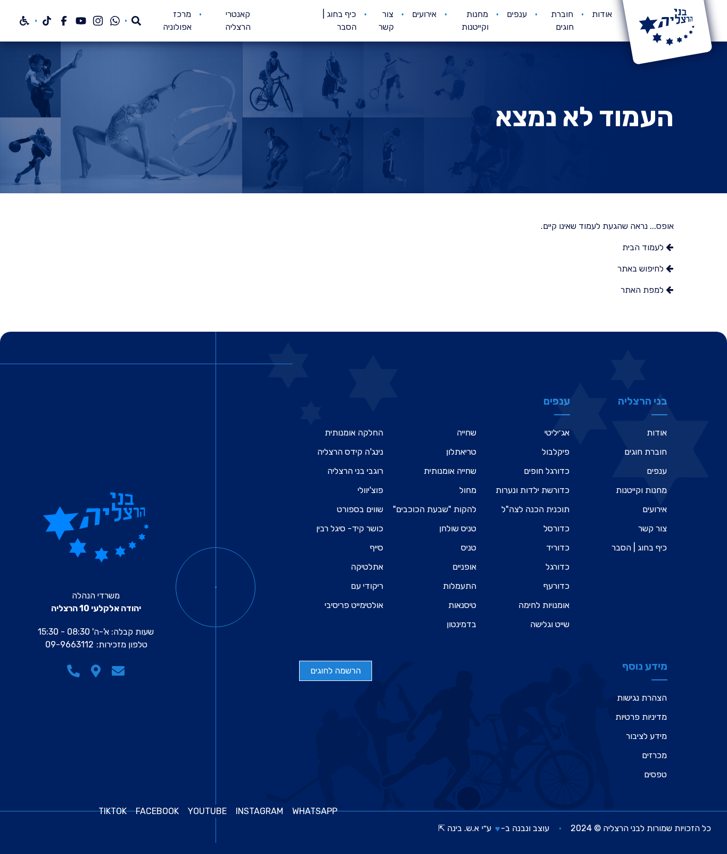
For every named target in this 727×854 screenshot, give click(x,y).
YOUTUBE (207, 811)
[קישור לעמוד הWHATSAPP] (114, 20)
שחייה (466, 433)
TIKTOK (112, 811)
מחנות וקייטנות (641, 490)
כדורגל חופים (546, 471)
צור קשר (652, 528)
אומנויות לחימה (543, 605)
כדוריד (557, 548)
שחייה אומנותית (450, 471)
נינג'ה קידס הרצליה (350, 452)
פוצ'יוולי (370, 490)
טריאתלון (461, 452)
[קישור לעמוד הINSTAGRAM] (97, 20)
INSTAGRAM (259, 811)
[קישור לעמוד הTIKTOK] (46, 20)
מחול (467, 490)
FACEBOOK (157, 811)
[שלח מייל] (118, 671)
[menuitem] (602, 21)
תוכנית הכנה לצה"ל (535, 509)
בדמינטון (461, 624)
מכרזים (654, 755)
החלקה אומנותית (354, 433)
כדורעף (556, 586)
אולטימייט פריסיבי (354, 605)
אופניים (464, 567)
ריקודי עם (367, 586)
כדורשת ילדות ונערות (532, 490)
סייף (376, 548)
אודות (602, 14)
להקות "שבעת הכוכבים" (434, 509)
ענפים (517, 14)
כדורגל (557, 567)
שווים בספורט (360, 509)
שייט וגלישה (549, 624)
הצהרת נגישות (642, 698)
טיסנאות (462, 605)
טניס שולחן (457, 528)
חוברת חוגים (645, 452)
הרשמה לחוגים (335, 671)
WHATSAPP (314, 811)
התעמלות (459, 586)
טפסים (655, 774)
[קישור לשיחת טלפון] (73, 671)
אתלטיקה (367, 567)
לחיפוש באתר (641, 269)
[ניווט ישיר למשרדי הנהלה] (96, 671)
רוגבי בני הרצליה (355, 471)
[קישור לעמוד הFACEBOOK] (63, 20)
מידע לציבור (646, 736)
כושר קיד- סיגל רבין (349, 528)
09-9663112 (69, 644)
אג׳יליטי (556, 433)
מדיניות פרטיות (641, 717)
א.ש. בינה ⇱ (458, 828)
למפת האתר (643, 290)
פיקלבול (555, 452)
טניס (468, 548)
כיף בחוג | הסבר (639, 548)
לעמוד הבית (644, 247)
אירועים (424, 14)
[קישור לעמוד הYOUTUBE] (80, 20)
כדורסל (556, 528)
